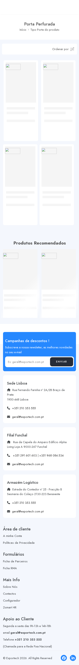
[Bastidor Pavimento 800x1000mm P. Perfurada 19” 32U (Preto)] (20, 161)
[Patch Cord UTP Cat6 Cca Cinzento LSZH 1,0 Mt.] (20, 266)
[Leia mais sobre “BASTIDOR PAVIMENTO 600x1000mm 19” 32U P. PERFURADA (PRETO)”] (67, 102)
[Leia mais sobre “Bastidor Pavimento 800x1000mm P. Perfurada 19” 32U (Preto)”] (29, 186)
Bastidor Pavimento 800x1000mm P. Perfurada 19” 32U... (19, 205)
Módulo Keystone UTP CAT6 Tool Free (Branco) (57, 307)
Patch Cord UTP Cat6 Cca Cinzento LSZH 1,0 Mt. (19, 307)
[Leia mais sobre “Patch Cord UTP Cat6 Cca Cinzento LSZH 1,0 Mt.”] (31, 289)
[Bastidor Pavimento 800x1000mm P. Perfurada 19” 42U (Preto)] (57, 161)
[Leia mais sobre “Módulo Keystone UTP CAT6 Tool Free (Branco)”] (70, 289)
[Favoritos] (32, 82)
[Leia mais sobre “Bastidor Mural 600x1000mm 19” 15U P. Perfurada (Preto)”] (30, 102)
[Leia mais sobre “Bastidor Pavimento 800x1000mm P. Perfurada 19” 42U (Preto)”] (66, 186)
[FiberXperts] (13, 66)
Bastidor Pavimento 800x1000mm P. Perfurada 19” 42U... (56, 205)
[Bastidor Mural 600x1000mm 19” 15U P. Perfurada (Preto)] (21, 77)
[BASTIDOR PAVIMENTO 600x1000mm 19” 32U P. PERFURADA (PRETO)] (58, 77)
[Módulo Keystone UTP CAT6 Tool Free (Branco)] (59, 266)
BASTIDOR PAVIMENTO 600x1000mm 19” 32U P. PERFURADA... (58, 121)
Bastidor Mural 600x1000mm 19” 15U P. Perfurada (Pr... (21, 121)
